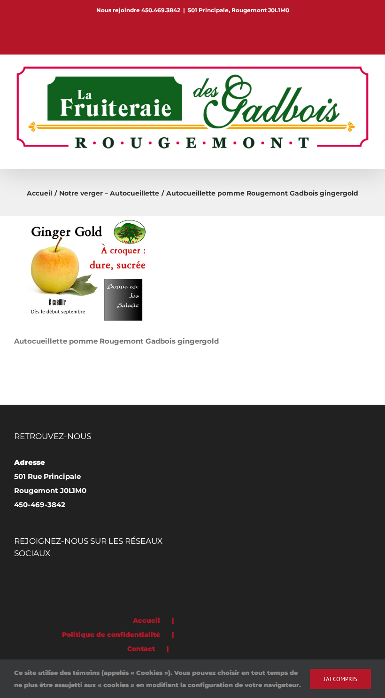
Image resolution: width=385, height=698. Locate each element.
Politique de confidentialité (111, 634)
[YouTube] (69, 579)
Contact (141, 648)
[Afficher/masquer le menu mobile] (367, 154)
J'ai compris (340, 679)
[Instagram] (56, 579)
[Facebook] (17, 579)
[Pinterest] (30, 579)
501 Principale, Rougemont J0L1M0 (238, 10)
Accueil (146, 620)
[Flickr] (43, 579)
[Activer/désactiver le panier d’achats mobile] (350, 154)
